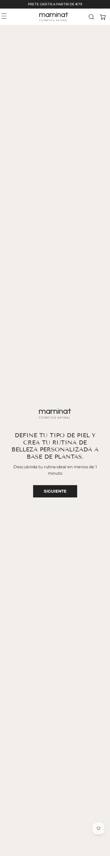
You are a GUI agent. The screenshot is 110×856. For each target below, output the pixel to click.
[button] (103, 16)
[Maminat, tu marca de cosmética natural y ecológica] (53, 17)
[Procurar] (91, 16)
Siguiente (55, 491)
